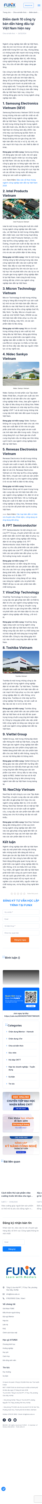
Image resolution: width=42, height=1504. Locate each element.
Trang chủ (7, 12)
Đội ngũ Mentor (8, 1316)
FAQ (4, 1329)
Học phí (5, 1352)
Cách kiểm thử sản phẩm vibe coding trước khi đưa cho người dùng (17, 1195)
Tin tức (12, 1084)
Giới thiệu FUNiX (8, 1308)
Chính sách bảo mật (10, 1333)
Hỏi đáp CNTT (15, 1060)
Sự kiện (12, 1077)
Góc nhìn (12, 1053)
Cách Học (6, 1356)
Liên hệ (5, 1325)
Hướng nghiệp (8, 1348)
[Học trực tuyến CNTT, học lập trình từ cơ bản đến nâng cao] (10, 5)
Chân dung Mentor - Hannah (21, 1032)
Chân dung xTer (16, 1039)
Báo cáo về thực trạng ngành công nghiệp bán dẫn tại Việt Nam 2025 (20, 183)
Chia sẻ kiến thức (20, 12)
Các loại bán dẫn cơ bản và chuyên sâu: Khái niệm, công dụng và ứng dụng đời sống (20, 517)
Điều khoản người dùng (11, 1312)
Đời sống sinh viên (9, 1360)
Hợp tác (5, 1320)
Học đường (7, 1372)
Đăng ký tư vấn (28, 5)
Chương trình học (9, 1344)
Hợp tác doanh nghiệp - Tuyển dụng (22, 1068)
